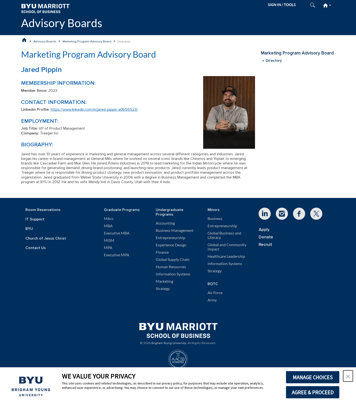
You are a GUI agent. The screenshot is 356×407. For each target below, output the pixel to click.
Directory (274, 60)
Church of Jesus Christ (45, 238)
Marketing (164, 281)
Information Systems (173, 274)
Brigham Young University (168, 343)
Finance (162, 252)
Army (212, 300)
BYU (29, 229)
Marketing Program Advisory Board (86, 41)
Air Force (215, 292)
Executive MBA (117, 233)
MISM (109, 240)
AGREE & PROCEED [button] (313, 392)
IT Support (34, 219)
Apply (264, 229)
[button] (348, 376)
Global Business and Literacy (224, 235)
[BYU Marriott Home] (45, 8)
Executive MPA (116, 255)
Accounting (165, 223)
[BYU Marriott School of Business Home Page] (24, 40)
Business (215, 218)
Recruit (265, 244)
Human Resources (171, 267)
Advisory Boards (61, 23)
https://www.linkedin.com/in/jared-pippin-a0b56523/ (94, 109)
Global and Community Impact (227, 247)
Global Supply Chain (173, 259)
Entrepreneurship (170, 237)
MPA (108, 247)
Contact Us (35, 248)
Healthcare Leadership (226, 256)
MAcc (109, 218)
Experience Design (171, 245)
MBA (108, 226)
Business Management (174, 230)
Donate (266, 237)
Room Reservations (43, 210)
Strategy (163, 288)
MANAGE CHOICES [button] (313, 377)
